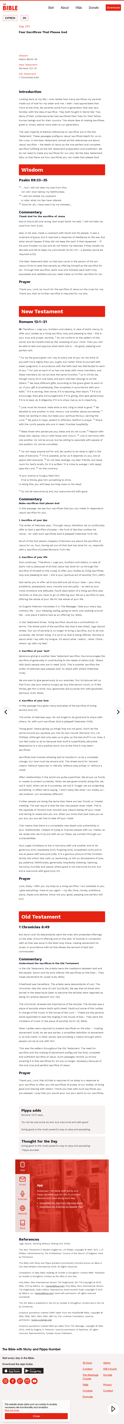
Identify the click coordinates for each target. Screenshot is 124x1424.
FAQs (79, 7)
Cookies (88, 1390)
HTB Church (110, 1368)
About (65, 7)
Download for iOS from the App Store (61, 1203)
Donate (94, 7)
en (24, 18)
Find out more (12, 1410)
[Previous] (6, 712)
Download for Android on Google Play (61, 1206)
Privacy (107, 1384)
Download (113, 7)
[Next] (118, 712)
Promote (88, 1396)
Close (36, 1416)
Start (51, 7)
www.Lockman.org (41, 1320)
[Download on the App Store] (12, 1371)
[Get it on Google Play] (34, 1371)
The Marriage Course (90, 1376)
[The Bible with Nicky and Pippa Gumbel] (10, 8)
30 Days (87, 1362)
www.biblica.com (55, 1286)
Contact (87, 1368)
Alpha (106, 1362)
